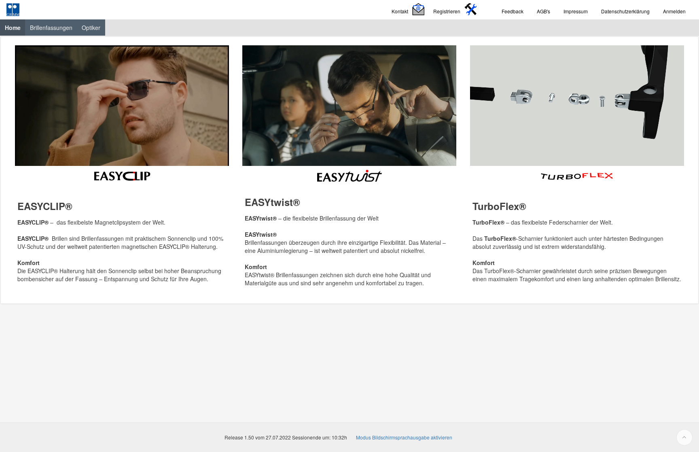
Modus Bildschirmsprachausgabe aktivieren (404, 437)
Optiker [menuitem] (91, 27)
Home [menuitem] (15, 27)
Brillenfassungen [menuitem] (51, 27)
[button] (409, 10)
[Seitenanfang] (684, 437)
